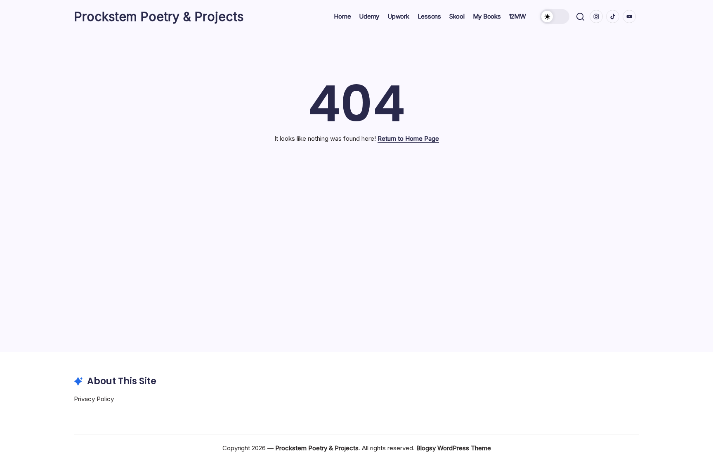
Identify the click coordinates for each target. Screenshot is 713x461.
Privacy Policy (94, 399)
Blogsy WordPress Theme (453, 448)
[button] (554, 16)
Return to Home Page (408, 138)
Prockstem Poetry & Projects (158, 16)
